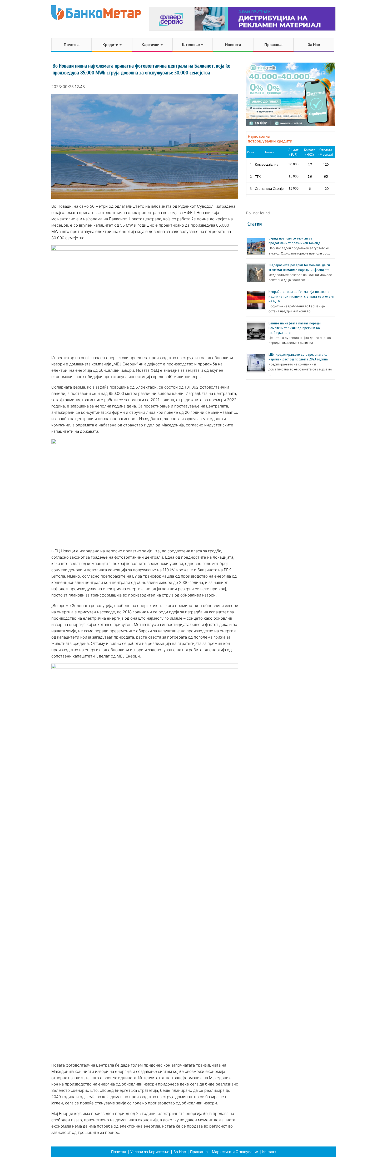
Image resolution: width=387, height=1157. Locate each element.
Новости (233, 44)
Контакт (269, 1151)
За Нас (314, 44)
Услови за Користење (149, 1151)
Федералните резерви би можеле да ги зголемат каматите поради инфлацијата (299, 267)
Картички (151, 44)
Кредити (110, 44)
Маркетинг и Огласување (235, 1151)
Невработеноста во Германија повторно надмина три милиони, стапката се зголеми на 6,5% (302, 296)
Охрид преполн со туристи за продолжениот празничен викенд (294, 240)
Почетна (72, 44)
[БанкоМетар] (96, 12)
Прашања (273, 44)
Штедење (191, 44)
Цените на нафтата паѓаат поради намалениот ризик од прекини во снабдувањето (295, 328)
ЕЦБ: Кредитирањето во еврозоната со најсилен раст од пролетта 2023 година (298, 356)
